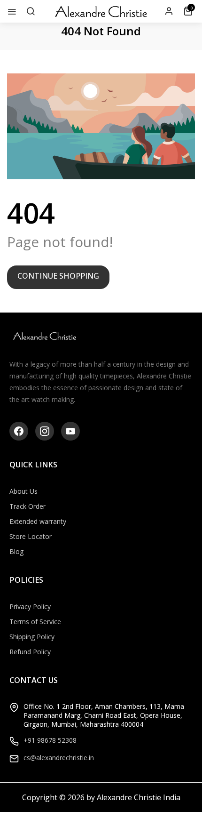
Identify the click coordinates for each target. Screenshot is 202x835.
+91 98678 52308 (50, 740)
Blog (16, 551)
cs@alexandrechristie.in (58, 757)
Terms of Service (35, 621)
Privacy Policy (30, 606)
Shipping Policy (31, 636)
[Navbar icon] (11, 11)
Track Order (27, 506)
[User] (169, 11)
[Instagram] (44, 431)
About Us (23, 491)
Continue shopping (58, 276)
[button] (31, 11)
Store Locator (30, 536)
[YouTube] (70, 431)
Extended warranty (37, 521)
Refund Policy (30, 651)
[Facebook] (18, 431)
